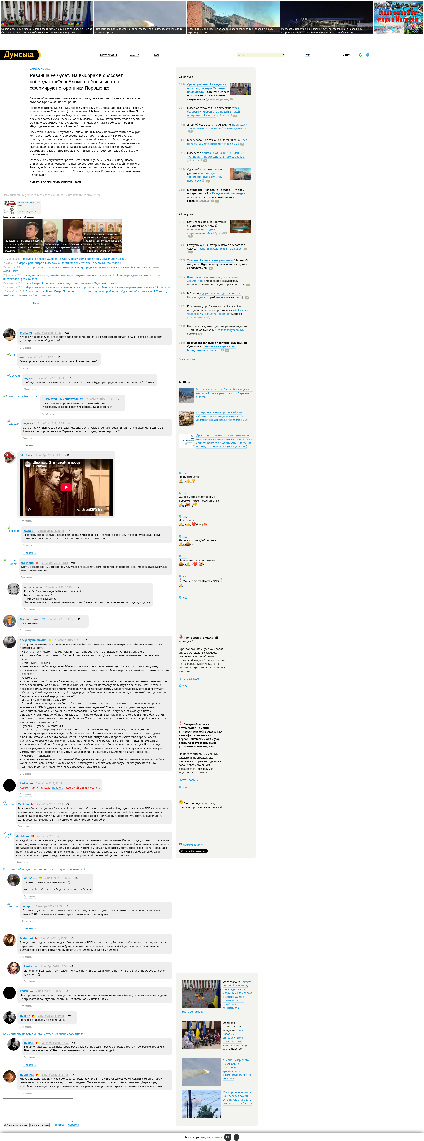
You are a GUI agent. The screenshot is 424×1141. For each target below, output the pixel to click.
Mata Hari (26, 938)
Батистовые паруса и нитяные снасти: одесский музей (206, 223)
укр (307, 54)
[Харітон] (8, 804)
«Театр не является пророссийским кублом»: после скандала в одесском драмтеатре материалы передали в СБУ (222, 416)
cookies (217, 1137)
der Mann (27, 562)
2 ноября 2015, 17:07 (55, 1042)
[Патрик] (9, 1023)
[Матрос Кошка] (9, 626)
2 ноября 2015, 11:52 (55, 562)
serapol (27, 906)
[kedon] (9, 790)
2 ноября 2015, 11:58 (61, 619)
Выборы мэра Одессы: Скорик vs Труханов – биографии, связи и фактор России (63, 247)
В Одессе (193, 293)
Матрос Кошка (30, 619)
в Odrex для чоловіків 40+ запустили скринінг (217, 312)
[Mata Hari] (9, 945)
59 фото (34, 211)
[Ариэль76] (13, 885)
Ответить (25, 347)
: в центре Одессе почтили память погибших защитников (208, 95)
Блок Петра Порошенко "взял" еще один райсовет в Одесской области (72, 283)
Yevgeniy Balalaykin (33, 640)
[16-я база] (9, 462)
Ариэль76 (30, 878)
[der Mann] (10, 564)
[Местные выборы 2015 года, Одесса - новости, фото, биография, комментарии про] (10, 213)
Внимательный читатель (61, 399)
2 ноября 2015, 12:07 (67, 640)
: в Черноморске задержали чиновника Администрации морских (216, 282)
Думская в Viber (193, 845)
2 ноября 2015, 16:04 (53, 966)
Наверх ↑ (39, 303)
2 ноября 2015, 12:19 (49, 783)
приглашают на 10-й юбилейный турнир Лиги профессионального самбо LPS (216, 154)
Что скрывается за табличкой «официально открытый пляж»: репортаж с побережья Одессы (224, 393)
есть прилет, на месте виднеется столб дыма (218, 141)
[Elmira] (13, 973)
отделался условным (230, 330)
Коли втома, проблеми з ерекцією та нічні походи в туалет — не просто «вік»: (214, 308)
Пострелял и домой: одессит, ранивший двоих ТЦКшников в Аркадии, (217, 328)
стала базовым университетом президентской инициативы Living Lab (213, 111)
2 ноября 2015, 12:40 (58, 878)
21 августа (186, 214)
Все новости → (188, 359)
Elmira (28, 966)
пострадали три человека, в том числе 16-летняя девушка (217, 126)
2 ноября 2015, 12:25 (41, 357)
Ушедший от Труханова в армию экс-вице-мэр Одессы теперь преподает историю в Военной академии (23, 245)
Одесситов (194, 153)
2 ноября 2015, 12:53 (48, 906)
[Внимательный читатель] (20, 396)
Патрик (25, 1015)
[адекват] (13, 375)
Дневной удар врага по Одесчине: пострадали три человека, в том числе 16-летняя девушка (237, 1069)
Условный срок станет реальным (210, 260)
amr (22, 357)
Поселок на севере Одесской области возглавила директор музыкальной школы (74, 259)
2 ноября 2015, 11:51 (48, 455)
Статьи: (185, 381)
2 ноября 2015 (37, 68)
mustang (26, 332)
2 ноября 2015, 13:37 (51, 423)
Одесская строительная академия (209, 108)
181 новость (23, 211)
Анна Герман (33, 587)
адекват (30, 378)
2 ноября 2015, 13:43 (51, 530)
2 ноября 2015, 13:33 (52, 378)
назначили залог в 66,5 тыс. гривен (220, 248)
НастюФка (27, 1074)
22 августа (186, 76)
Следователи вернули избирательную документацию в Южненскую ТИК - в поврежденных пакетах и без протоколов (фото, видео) (81, 277)
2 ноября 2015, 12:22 (50, 836)
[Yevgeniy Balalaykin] (9, 647)
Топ (156, 55)
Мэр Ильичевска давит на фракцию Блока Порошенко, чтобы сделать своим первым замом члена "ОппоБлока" (99, 287)
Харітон (23, 804)
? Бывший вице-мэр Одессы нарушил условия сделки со (217, 264)
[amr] (11, 354)
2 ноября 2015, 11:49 (48, 332)
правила (57, 787)
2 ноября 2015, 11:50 (99, 399)
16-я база (26, 455)
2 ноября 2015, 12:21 (50, 804)
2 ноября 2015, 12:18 (58, 587)
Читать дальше (189, 678)
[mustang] (9, 340)
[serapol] (12, 906)
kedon (24, 783)
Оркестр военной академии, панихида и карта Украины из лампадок (207, 88)
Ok (228, 1137)
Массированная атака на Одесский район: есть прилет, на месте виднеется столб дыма (237, 1097)
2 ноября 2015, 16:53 (51, 1015)
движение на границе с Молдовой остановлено (211, 348)
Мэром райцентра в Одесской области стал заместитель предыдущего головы (69, 263)
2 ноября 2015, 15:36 (54, 938)
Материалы (108, 55)
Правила (58, 1125)
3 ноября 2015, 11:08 (55, 1074)
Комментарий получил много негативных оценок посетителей (44, 869)
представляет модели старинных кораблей (201, 231)
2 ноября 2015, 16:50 (49, 991)
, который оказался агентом (223, 297)
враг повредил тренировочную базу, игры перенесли (204, 176)
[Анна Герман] (13, 594)
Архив (134, 55)
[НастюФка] (9, 1081)
